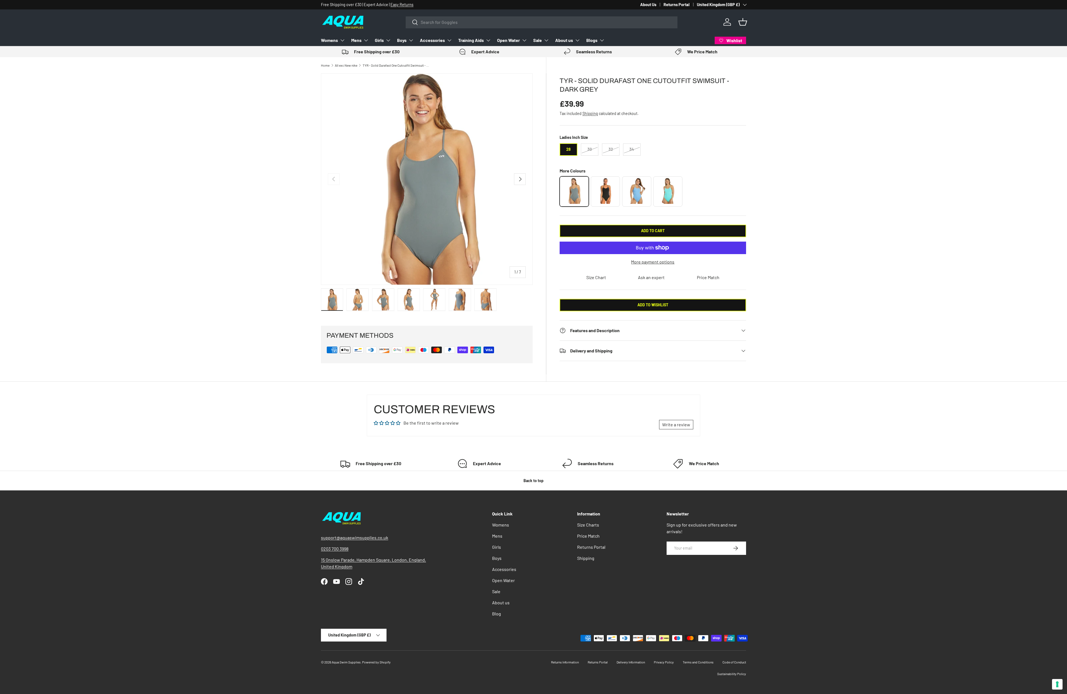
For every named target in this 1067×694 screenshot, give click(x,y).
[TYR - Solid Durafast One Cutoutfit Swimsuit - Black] (605, 191)
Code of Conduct (734, 662)
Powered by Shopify (376, 662)
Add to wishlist (652, 304)
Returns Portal (677, 4)
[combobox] (541, 22)
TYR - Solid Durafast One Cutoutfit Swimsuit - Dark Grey (396, 65)
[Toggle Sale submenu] (546, 40)
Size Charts (588, 524)
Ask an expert (651, 277)
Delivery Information (631, 662)
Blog (496, 613)
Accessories (432, 40)
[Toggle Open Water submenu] (524, 40)
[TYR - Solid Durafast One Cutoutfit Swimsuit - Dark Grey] (574, 191)
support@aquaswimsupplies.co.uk (354, 537)
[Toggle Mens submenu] (366, 40)
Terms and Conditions (698, 662)
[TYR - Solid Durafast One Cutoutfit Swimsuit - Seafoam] (667, 191)
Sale (537, 40)
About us (564, 40)
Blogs (591, 40)
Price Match (708, 277)
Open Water (508, 40)
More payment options (652, 261)
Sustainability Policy (731, 674)
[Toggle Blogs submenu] (602, 40)
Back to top (533, 480)
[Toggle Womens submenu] (342, 40)
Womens (329, 40)
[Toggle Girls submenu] (388, 40)
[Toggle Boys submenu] (411, 40)
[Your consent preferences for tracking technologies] (1057, 684)
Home (325, 65)
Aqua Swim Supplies (346, 662)
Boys (402, 40)
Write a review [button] (676, 424)
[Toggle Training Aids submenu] (488, 40)
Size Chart (596, 277)
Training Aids (471, 40)
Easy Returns (401, 4)
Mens (356, 40)
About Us (648, 4)
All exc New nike (346, 65)
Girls (379, 40)
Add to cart (653, 230)
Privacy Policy (664, 662)
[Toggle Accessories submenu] (449, 40)
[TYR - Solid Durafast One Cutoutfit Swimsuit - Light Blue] (636, 191)
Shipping (590, 113)
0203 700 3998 (334, 548)
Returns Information (565, 662)
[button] (743, 22)
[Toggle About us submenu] (577, 40)
